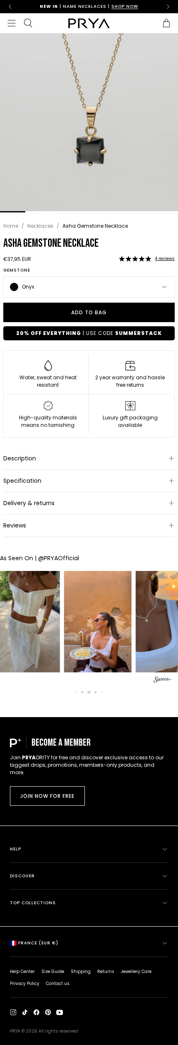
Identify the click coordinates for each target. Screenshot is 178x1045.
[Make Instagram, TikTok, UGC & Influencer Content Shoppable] (163, 681)
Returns (105, 971)
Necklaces (40, 225)
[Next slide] (168, 6)
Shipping (81, 971)
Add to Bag (89, 312)
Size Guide (52, 971)
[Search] (28, 23)
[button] (135, 258)
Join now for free (47, 795)
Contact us (58, 983)
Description (19, 458)
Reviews (14, 525)
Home (10, 225)
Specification (22, 481)
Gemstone (16, 270)
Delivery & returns (29, 503)
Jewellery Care (136, 971)
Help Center (22, 971)
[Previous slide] (10, 6)
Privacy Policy (24, 983)
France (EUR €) (38, 943)
